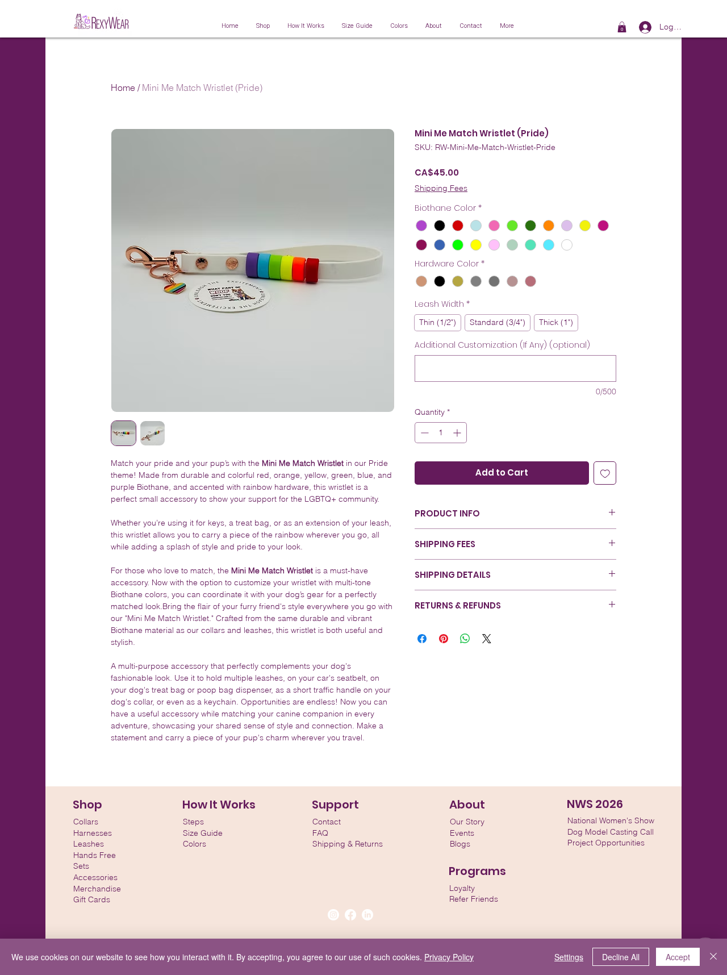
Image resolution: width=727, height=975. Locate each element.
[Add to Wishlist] (605, 473)
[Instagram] (333, 914)
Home (123, 87)
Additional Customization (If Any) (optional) (502, 345)
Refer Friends (473, 899)
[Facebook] (350, 914)
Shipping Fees (441, 188)
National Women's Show (610, 820)
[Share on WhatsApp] (465, 638)
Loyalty (462, 888)
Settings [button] (568, 957)
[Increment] (458, 433)
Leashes (88, 844)
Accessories (95, 877)
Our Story (467, 821)
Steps (193, 821)
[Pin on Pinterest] (443, 638)
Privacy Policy (449, 957)
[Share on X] (487, 638)
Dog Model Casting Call (610, 832)
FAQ (320, 833)
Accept (678, 957)
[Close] (713, 957)
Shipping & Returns (347, 844)
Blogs (460, 844)
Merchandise (97, 889)
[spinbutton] (441, 433)
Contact (326, 821)
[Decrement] (423, 433)
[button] (621, 27)
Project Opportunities (606, 843)
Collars (85, 821)
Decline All (621, 957)
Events (462, 833)
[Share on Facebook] (422, 638)
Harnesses (92, 833)
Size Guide (203, 833)
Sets (81, 866)
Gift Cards (91, 899)
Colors (194, 844)
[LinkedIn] (367, 914)
